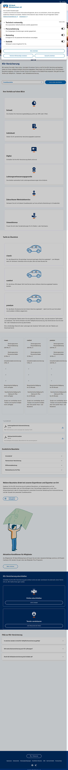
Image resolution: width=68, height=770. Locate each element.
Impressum (22, 16)
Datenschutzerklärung (10, 16)
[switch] (63, 29)
